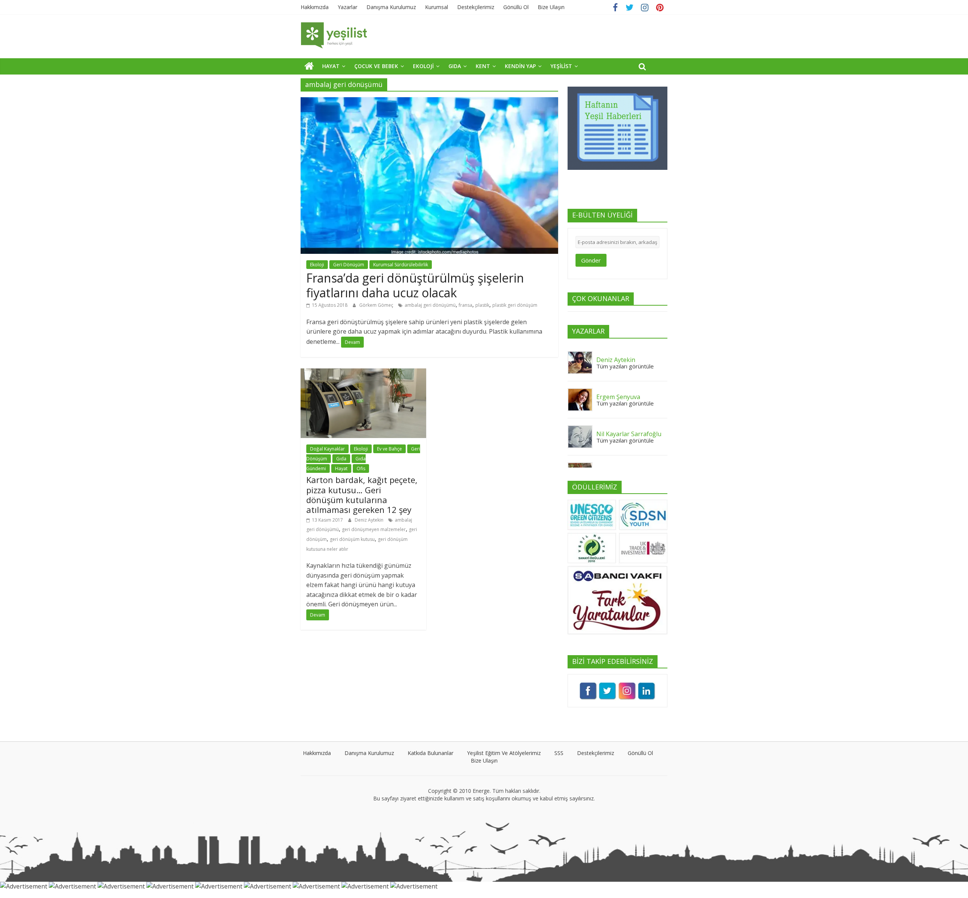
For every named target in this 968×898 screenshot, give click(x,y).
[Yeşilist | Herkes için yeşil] (309, 65)
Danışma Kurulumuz (391, 7)
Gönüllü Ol (516, 7)
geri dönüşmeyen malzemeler (374, 529)
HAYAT (331, 66)
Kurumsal (436, 7)
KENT (483, 66)
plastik (482, 305)
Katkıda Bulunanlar (430, 753)
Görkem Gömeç (376, 305)
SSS (558, 753)
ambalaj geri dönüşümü (430, 305)
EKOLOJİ (423, 66)
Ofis (361, 468)
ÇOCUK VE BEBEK (376, 66)
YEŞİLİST (561, 66)
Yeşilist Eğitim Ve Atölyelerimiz (504, 753)
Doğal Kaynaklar (327, 449)
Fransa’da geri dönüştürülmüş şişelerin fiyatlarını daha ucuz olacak (415, 285)
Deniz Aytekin (370, 520)
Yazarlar (347, 7)
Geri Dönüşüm (348, 264)
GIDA (454, 66)
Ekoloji (317, 264)
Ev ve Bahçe (389, 449)
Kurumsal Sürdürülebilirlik (400, 264)
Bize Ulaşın (551, 7)
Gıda (341, 458)
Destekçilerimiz (475, 7)
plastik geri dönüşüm (514, 305)
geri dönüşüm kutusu (352, 539)
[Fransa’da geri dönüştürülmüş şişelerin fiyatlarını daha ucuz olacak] (429, 102)
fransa (465, 305)
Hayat (341, 468)
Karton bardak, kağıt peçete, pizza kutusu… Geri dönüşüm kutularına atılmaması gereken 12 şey (361, 494)
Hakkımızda (315, 7)
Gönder (591, 260)
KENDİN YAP (520, 66)
